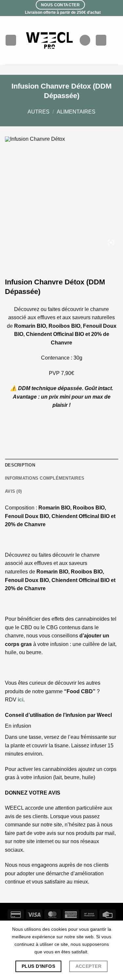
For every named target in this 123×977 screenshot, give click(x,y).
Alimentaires (76, 111)
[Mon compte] (101, 40)
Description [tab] (20, 465)
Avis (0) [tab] (13, 491)
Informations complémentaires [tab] (44, 478)
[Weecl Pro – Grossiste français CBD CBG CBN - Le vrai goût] (49, 40)
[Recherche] (85, 40)
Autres (39, 111)
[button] (11, 40)
